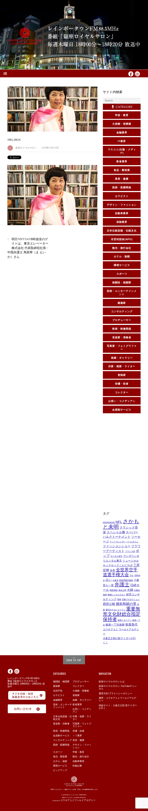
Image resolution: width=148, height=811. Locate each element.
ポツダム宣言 (116, 556)
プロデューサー (81, 681)
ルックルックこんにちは (118, 565)
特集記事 (77, 765)
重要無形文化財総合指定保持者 (121, 614)
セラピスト (59, 695)
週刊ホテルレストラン (115, 610)
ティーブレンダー (118, 542)
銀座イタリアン (125, 620)
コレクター (78, 686)
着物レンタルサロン (116, 595)
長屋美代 (131, 624)
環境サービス (60, 765)
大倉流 (115, 580)
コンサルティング (62, 740)
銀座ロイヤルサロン (26, 147)
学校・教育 (78, 752)
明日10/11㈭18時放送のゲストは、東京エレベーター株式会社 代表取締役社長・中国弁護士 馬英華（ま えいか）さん (28, 248)
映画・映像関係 (61, 731)
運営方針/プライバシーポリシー (115, 693)
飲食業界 (77, 704)
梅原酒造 (114, 590)
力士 (132, 575)
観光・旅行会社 (81, 756)
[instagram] (137, 74)
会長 (112, 570)
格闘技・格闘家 (61, 681)
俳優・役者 (78, 731)
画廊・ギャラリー (82, 700)
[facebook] (130, 74)
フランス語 (130, 551)
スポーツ (57, 752)
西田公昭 (109, 604)
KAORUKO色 (109, 522)
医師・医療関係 (61, 744)
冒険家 (76, 695)
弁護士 (122, 584)
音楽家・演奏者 (61, 723)
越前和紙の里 (126, 604)
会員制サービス (61, 735)
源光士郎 (122, 590)
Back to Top (74, 660)
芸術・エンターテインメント (62, 706)
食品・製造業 (60, 756)
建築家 (56, 686)
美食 (119, 599)
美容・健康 (78, 740)
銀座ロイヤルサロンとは (112, 681)
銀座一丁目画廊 (115, 624)
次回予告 (57, 690)
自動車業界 (78, 761)
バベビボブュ (132, 542)
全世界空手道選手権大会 (120, 572)
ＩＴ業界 (77, 735)
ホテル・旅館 (60, 761)
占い (109, 580)
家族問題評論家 (126, 580)
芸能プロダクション (131, 599)
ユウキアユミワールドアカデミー (77, 800)
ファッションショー (116, 546)
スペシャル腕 (116, 532)
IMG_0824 (13, 139)
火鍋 (130, 590)
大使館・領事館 (81, 690)
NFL (119, 522)
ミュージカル (131, 560)
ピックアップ (60, 770)
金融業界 (57, 700)
